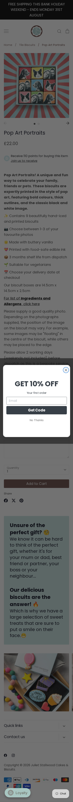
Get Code (36, 410)
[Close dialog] (66, 370)
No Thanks (37, 420)
